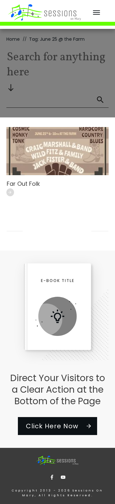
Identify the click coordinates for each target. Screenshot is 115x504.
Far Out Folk (23, 184)
